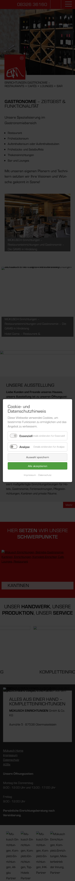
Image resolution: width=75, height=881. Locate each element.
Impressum (30, 474)
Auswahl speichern (37, 457)
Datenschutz (44, 474)
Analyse (24, 447)
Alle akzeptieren (37, 466)
